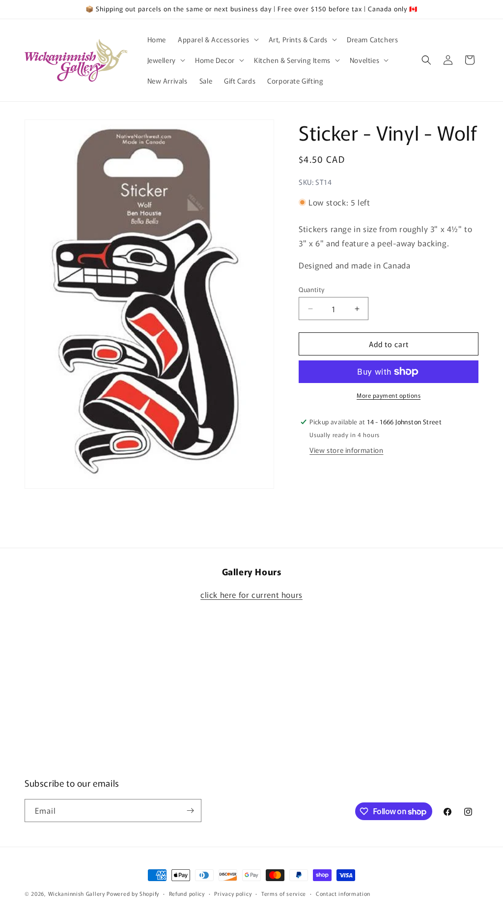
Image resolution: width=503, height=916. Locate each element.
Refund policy (187, 893)
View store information (346, 450)
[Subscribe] (190, 810)
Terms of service (283, 893)
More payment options (388, 395)
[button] (217, 39)
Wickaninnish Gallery (76, 893)
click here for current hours (251, 594)
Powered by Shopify (133, 893)
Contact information (343, 893)
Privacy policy (233, 893)
